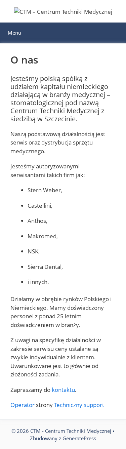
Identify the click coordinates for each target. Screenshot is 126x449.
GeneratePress (79, 438)
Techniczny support (79, 405)
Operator (22, 405)
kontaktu (63, 390)
